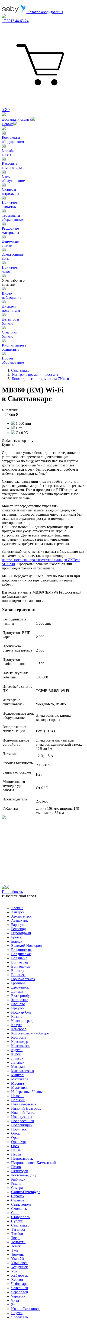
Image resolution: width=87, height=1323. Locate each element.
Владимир (19, 958)
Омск (15, 1133)
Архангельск (21, 916)
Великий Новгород (26, 945)
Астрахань (19, 920)
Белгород (18, 929)
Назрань (17, 1096)
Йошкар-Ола (21, 1012)
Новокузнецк (21, 1117)
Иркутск (18, 1008)
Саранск (17, 1196)
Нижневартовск (23, 1104)
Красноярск (20, 1046)
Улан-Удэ (18, 1259)
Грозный (18, 983)
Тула (14, 1250)
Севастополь (21, 1204)
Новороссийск (22, 1121)
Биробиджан (21, 933)
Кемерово (18, 1029)
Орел (15, 1138)
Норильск (19, 1129)
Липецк (17, 1058)
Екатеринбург (22, 996)
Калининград (21, 1021)
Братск (16, 937)
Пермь (16, 1154)
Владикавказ (21, 954)
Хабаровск (19, 1275)
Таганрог (18, 1229)
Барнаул (17, 925)
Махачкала (19, 1079)
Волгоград (19, 962)
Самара (17, 1188)
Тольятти (18, 1242)
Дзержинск (20, 987)
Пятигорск (19, 1171)
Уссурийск (19, 1267)
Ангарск (18, 912)
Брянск (16, 941)
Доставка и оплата (16, 119)
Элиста (17, 1305)
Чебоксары (19, 1284)
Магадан (18, 1067)
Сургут (17, 1221)
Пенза (16, 1150)
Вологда (17, 971)
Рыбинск (18, 1179)
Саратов (17, 1200)
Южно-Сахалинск (25, 1309)
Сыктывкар (20, 1225)
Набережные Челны (27, 1092)
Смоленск (19, 1209)
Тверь (15, 1238)
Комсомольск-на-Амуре (30, 1033)
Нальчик (18, 1100)
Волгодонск (20, 966)
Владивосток (21, 950)
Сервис (7, 124)
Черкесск (18, 1296)
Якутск (17, 1313)
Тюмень (17, 1254)
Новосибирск (21, 1125)
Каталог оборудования (44, 12)
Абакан (17, 908)
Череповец (19, 1292)
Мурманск (19, 1087)
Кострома (18, 1037)
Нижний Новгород (26, 1108)
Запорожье (19, 1000)
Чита (15, 1300)
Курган (17, 1050)
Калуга (16, 1025)
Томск (16, 1246)
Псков (16, 1167)
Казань (16, 1016)
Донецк (17, 991)
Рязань (16, 1183)
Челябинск (19, 1288)
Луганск (17, 1062)
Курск (16, 1054)
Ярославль (19, 1317)
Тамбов (17, 1234)
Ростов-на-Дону (23, 1175)
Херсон (17, 1279)
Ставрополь (20, 1217)
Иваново (18, 1004)
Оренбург (18, 1142)
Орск (15, 1146)
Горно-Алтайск (23, 979)
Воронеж (18, 975)
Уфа (14, 1271)
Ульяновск (19, 1263)
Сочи (15, 1213)
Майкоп (17, 1075)
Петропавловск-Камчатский (33, 1163)
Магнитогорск (22, 1071)
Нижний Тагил (23, 1112)
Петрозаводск (22, 1158)
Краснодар (19, 1042)
